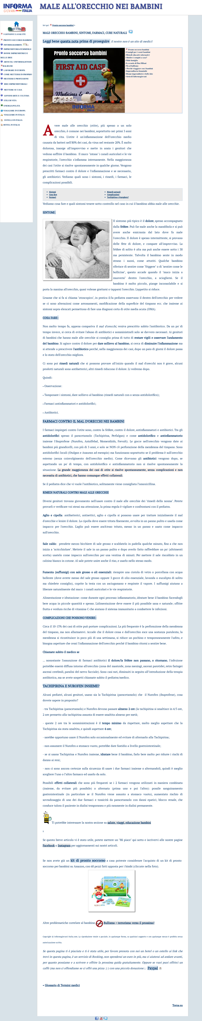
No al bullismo (132, 66)
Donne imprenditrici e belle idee (139, 74)
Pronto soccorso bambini (18, 40)
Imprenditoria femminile (17, 49)
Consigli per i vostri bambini (138, 52)
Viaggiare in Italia (14, 115)
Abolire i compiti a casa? (136, 57)
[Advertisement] (14, 175)
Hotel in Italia (11, 125)
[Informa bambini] (150, 52)
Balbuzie (8, 66)
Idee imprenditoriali (15, 84)
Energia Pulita (12, 106)
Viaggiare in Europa (14, 111)
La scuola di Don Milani (136, 63)
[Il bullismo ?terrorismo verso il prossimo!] (99, 923)
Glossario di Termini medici (62, 985)
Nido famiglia (132, 60)
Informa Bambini (13, 45)
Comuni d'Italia (16, 29)
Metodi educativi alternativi (138, 55)
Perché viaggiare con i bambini (140, 68)
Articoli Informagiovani (17, 62)
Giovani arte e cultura (16, 96)
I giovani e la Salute (15, 34)
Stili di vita (10, 100)
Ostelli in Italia (13, 120)
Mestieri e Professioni (16, 79)
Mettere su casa (13, 90)
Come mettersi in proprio (18, 74)
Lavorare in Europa (14, 70)
